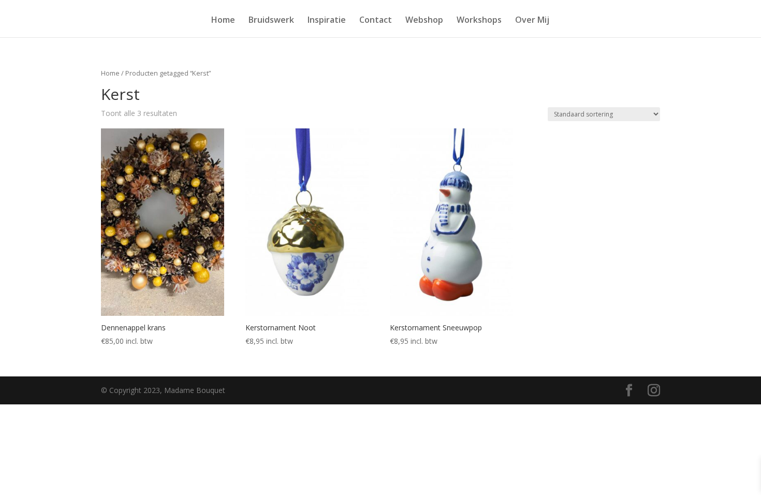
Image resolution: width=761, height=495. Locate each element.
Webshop (424, 20)
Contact (375, 20)
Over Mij (532, 20)
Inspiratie (327, 20)
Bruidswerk (271, 20)
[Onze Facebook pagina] (629, 390)
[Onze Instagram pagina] (654, 390)
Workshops (479, 20)
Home (223, 20)
